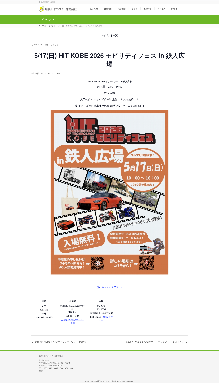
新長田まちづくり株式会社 (51, 356)
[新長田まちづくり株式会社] (58, 11)
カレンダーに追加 (110, 287)
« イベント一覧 (109, 35)
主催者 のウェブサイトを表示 (72, 321)
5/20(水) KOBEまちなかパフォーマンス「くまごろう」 (155, 341)
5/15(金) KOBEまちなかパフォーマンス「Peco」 (60, 341)
